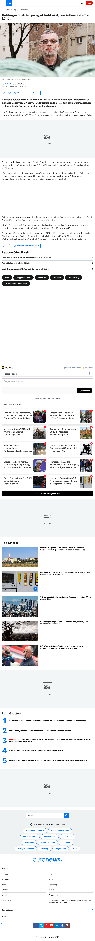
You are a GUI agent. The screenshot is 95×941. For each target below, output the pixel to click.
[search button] (66, 815)
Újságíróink (6, 900)
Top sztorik (10, 543)
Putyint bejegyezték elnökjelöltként (16, 263)
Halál (7, 277)
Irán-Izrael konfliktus (35, 831)
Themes (5, 869)
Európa (5, 874)
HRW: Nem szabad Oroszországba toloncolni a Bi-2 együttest (27, 257)
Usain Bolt (66, 842)
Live (89, 3)
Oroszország (23, 9)
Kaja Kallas (67, 837)
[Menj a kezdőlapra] (9, 3)
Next (4, 885)
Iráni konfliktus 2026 (60, 831)
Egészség (53, 885)
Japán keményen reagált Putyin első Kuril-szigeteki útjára (25, 269)
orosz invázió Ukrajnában (16, 283)
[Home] (2, 9)
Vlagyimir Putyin (23, 277)
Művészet (42, 277)
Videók (5, 895)
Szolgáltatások (8, 910)
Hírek (8, 9)
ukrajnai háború (30, 837)
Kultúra (52, 890)
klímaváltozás (50, 837)
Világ (14, 9)
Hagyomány (61, 848)
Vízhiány (44, 848)
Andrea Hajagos (10, 84)
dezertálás (29, 842)
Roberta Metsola (48, 842)
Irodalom (57, 277)
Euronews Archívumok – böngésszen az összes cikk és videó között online (70, 901)
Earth (51, 879)
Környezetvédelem (26, 848)
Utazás (5, 890)
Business (5, 879)
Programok (53, 895)
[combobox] (47, 815)
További (5, 916)
